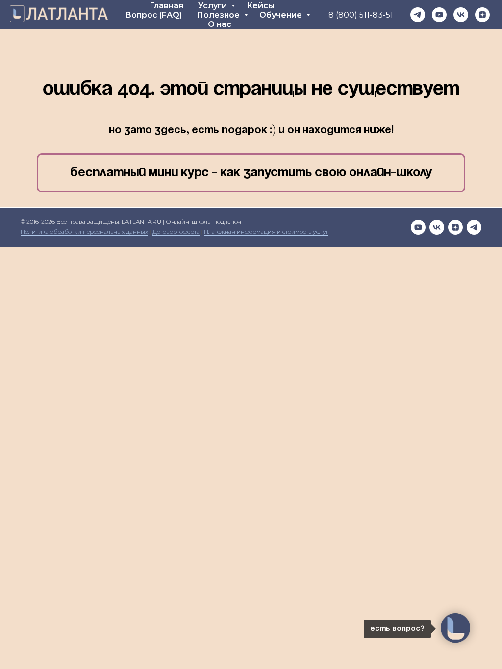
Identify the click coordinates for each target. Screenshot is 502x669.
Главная (166, 5)
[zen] (482, 14)
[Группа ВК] (460, 14)
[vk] (436, 227)
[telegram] (474, 227)
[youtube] (439, 14)
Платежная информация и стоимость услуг (266, 231)
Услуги (213, 5)
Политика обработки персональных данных (84, 231)
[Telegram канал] (417, 14)
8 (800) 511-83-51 (360, 15)
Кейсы (261, 5)
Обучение (281, 15)
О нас (219, 24)
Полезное (219, 15)
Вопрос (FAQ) (153, 15)
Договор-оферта (176, 231)
